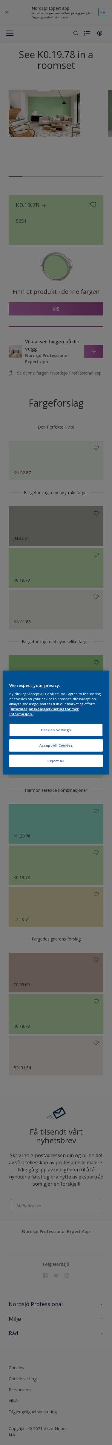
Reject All (56, 761)
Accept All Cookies (56, 745)
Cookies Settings (56, 730)
